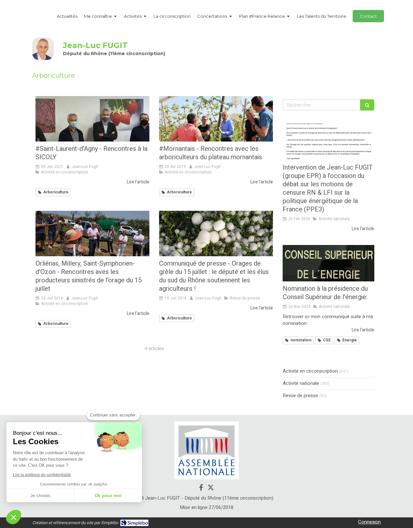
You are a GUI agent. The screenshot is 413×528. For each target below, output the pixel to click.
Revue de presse (300, 395)
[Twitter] (210, 488)
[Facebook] (201, 488)
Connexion (369, 521)
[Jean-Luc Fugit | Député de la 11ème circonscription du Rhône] (43, 48)
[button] (13, 517)
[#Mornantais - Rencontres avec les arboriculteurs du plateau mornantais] (216, 119)
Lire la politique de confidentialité (42, 475)
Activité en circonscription (310, 371)
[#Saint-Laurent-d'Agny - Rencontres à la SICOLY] (92, 119)
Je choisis (40, 495)
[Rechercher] (367, 105)
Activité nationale (301, 383)
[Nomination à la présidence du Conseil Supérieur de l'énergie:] (328, 263)
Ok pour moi (108, 495)
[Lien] (206, 450)
